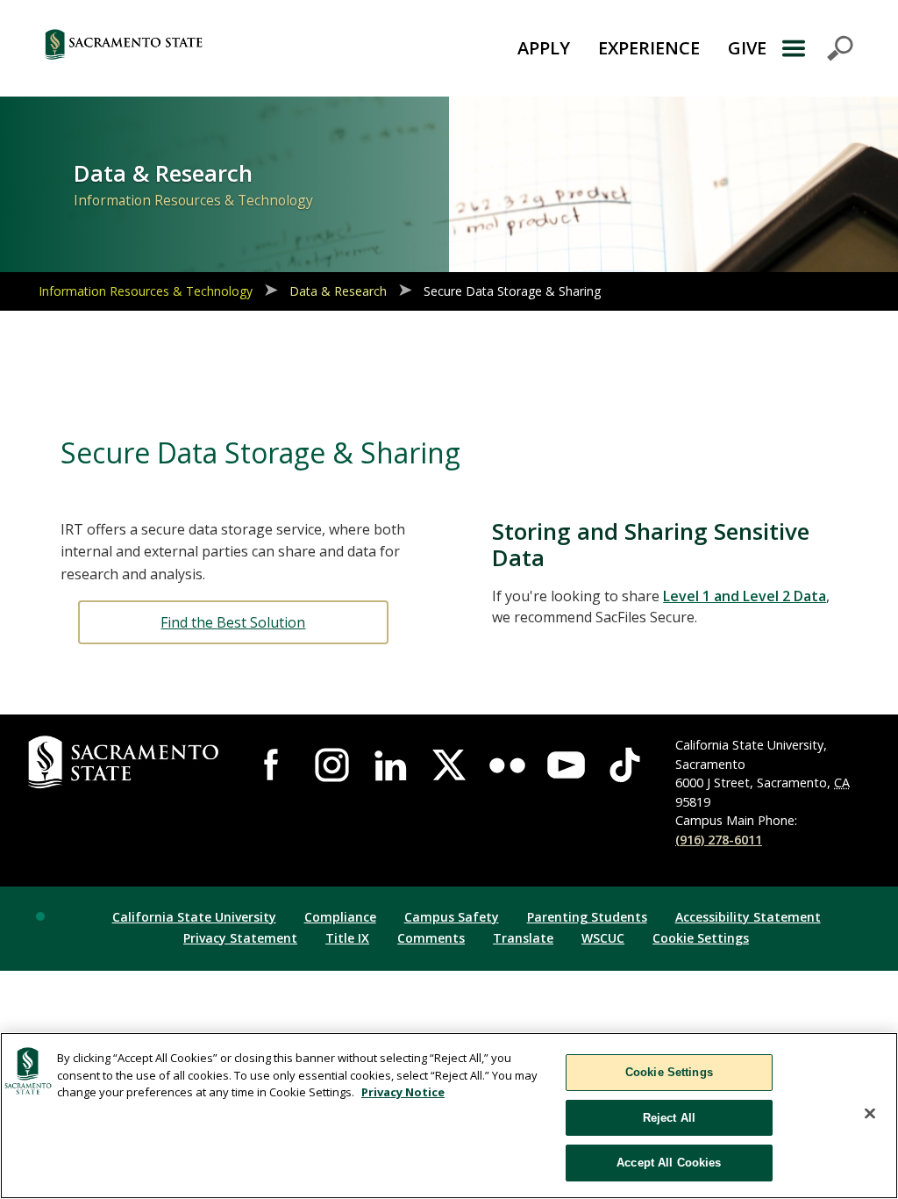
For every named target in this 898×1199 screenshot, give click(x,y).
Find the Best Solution (232, 622)
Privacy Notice (403, 1092)
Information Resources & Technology (146, 291)
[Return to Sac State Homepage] (186, 48)
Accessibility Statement (748, 916)
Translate (523, 938)
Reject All (669, 1117)
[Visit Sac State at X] (449, 765)
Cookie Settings (700, 938)
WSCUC (602, 938)
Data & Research (338, 291)
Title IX (347, 938)
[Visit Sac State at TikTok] (624, 765)
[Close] (870, 1114)
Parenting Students (587, 916)
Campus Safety (451, 916)
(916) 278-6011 (718, 839)
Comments (431, 938)
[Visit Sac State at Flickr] (507, 765)
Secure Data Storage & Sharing (512, 291)
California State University (194, 916)
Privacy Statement (240, 938)
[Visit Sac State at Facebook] (273, 765)
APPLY (543, 48)
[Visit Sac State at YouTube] (566, 765)
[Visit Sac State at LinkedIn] (390, 765)
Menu (816, 48)
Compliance (340, 916)
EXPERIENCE (649, 48)
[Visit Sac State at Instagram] (332, 765)
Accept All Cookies (668, 1162)
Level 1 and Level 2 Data (744, 596)
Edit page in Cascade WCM (40, 916)
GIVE (747, 48)
